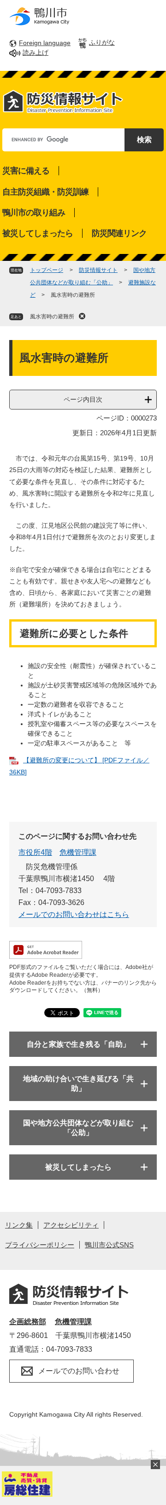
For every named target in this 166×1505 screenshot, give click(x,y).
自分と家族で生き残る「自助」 (78, 1044)
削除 (82, 316)
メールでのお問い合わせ (78, 1371)
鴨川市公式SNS (109, 1245)
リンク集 (19, 1225)
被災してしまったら (37, 233)
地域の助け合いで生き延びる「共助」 (78, 1083)
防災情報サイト (98, 270)
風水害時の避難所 (52, 316)
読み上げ (35, 52)
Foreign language (45, 42)
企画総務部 (27, 1322)
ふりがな (102, 42)
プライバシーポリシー (39, 1245)
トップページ (46, 270)
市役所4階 (35, 852)
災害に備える (25, 170)
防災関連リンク (119, 233)
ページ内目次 (83, 399)
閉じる (155, 1464)
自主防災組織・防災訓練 (45, 191)
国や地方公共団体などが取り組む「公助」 (78, 1127)
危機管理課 (77, 852)
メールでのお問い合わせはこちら (73, 914)
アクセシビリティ (71, 1225)
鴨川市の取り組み (33, 212)
